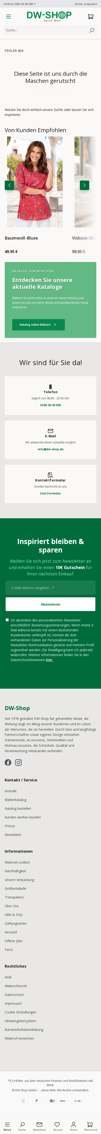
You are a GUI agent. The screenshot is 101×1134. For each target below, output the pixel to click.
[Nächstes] (84, 185)
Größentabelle (15, 888)
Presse (10, 826)
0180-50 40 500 (50, 405)
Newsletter (13, 834)
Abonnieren (50, 604)
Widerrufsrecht (16, 986)
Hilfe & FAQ (14, 914)
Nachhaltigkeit (15, 871)
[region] (50, 191)
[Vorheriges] (9, 185)
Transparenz (14, 897)
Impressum (13, 1003)
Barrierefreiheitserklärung (24, 1029)
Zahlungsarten (16, 923)
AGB (8, 977)
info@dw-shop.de (51, 449)
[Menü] (8, 16)
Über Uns (12, 906)
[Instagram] (18, 762)
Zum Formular (50, 493)
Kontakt (11, 791)
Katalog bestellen (18, 808)
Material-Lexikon (17, 862)
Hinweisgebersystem (20, 1021)
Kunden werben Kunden (23, 817)
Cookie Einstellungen (20, 1012)
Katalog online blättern (38, 325)
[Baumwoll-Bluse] (35, 182)
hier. (49, 660)
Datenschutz (14, 994)
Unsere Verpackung (19, 879)
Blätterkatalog (15, 799)
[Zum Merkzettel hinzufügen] (59, 142)
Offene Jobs (14, 941)
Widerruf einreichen (19, 1038)
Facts (9, 949)
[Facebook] (8, 762)
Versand (11, 932)
